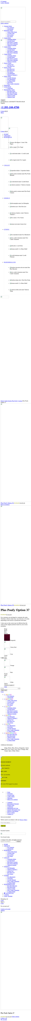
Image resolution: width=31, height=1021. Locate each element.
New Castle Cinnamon (13, 84)
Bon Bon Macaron (12, 92)
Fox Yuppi (10, 36)
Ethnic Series (7, 76)
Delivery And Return (12, 811)
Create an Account (5, 909)
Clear (5, 686)
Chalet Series (7, 38)
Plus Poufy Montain (12, 44)
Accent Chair (10, 795)
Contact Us (10, 814)
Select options (15, 1016)
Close (2, 691)
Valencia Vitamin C (12, 75)
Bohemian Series (8, 30)
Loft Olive (10, 82)
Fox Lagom (10, 35)
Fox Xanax (10, 72)
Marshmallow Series (9, 89)
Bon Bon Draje (11, 91)
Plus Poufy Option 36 (7, 503)
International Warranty (13, 804)
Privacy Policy (11, 812)
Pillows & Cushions (12, 799)
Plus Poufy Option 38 (7, 605)
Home (2, 401)
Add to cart (4, 690)
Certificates (10, 806)
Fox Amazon (10, 27)
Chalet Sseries (7, 54)
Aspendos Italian (11, 39)
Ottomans (9, 798)
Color (2, 658)
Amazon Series (8, 26)
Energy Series (7, 63)
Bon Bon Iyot (10, 69)
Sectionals (10, 793)
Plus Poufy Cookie (12, 94)
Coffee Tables (11, 796)
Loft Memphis (11, 73)
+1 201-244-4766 (10, 107)
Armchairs (10, 88)
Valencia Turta (11, 97)
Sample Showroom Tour (13, 809)
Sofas (8, 792)
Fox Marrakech (11, 79)
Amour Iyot (10, 64)
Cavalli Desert (11, 41)
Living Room (7, 86)
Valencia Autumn (11, 45)
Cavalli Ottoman (11, 78)
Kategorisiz (7, 85)
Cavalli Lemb (10, 33)
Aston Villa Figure (12, 32)
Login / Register (8, 896)
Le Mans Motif (11, 81)
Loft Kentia (10, 29)
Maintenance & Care (12, 808)
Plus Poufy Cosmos (12, 42)
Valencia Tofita (11, 95)
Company (9, 802)
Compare (6, 894)
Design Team (10, 805)
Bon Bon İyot (10, 66)
